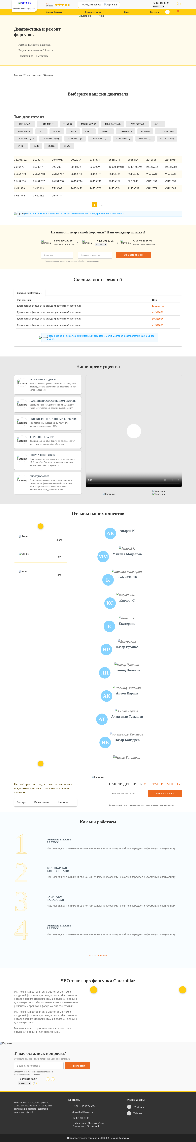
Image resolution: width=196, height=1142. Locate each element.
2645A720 (77, 174)
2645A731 (114, 174)
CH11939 (19, 188)
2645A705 (171, 166)
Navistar (127, 22)
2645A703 (95, 188)
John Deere (129, 35)
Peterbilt (163, 55)
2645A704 (114, 188)
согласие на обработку (76, 261)
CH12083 (170, 188)
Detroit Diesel (129, 28)
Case (162, 28)
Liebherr (52, 48)
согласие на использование (149, 805)
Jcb (125, 42)
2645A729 (95, 174)
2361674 (95, 159)
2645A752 (114, 181)
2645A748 (95, 181)
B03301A (38, 166)
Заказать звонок (133, 255)
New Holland (54, 55)
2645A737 (39, 181)
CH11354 (151, 181)
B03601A (38, 159)
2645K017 (58, 159)
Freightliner (54, 22)
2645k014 (171, 159)
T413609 (57, 188)
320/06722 (20, 159)
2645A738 (58, 181)
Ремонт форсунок (93, 12)
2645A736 (20, 181)
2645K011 (114, 159)
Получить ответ (77, 1066)
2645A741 (58, 195)
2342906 (151, 159)
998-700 (56, 166)
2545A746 (152, 166)
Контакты (154, 12)
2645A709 (20, 174)
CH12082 (38, 195)
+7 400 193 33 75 (104, 240)
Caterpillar (164, 22)
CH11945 (19, 195)
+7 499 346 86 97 (161, 3)
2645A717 (58, 174)
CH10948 (133, 181)
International (54, 35)
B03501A (133, 159)
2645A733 (152, 174)
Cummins (128, 55)
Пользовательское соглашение (84, 1138)
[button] (111, 204)
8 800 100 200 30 (63, 240)
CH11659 (170, 181)
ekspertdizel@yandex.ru (83, 1112)
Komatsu (53, 42)
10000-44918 (116, 166)
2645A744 (77, 181)
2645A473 (77, 188)
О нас (126, 12)
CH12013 (38, 188)
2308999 (95, 166)
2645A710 (39, 174)
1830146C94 (135, 166)
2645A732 (133, 174)
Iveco (51, 28)
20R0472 (19, 166)
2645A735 (171, 174)
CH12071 (151, 188)
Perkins (163, 48)
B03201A (76, 159)
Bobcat (163, 35)
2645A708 (133, 188)
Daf (125, 48)
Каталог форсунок (54, 12)
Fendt (162, 42)
